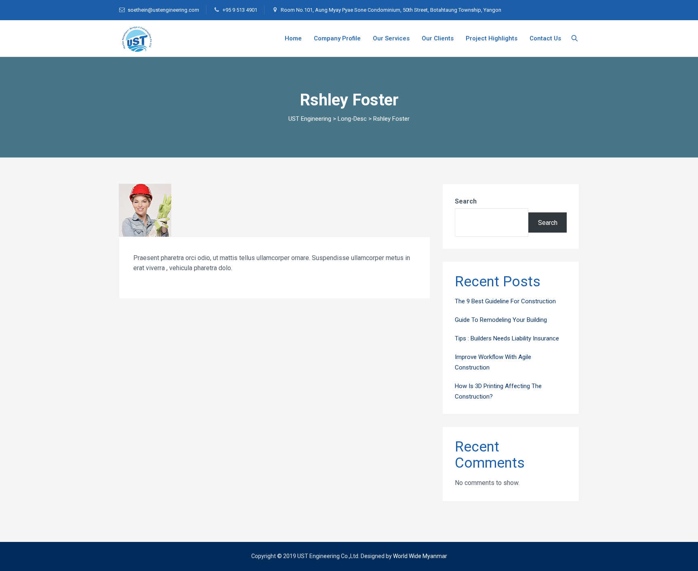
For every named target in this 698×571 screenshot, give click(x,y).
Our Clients (438, 38)
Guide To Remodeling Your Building (501, 319)
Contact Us (545, 38)
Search (466, 201)
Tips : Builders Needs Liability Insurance (507, 338)
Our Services (391, 38)
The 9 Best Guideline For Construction (505, 301)
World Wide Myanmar (420, 556)
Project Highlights (491, 38)
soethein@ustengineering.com (163, 10)
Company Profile (337, 38)
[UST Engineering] (136, 38)
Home (293, 38)
